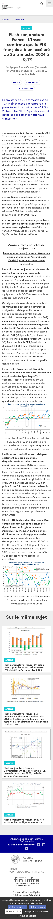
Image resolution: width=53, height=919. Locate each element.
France (16, 82)
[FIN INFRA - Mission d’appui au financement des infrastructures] (26, 881)
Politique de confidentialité (26, 895)
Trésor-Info (19, 19)
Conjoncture (26, 88)
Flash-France (32, 82)
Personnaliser (13, 911)
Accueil (6, 19)
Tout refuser (38, 907)
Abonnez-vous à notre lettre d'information (26, 839)
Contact (17, 892)
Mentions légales (31, 892)
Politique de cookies (26, 916)
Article (26, 28)
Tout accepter (18, 907)
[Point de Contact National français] (26, 870)
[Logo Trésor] (25, 8)
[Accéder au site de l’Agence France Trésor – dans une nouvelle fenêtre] (26, 858)
